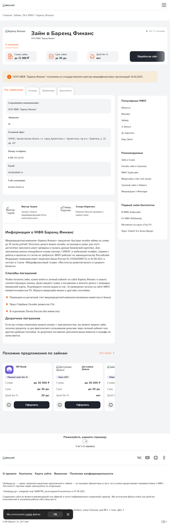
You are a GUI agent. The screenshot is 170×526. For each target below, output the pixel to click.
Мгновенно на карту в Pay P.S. (136, 224)
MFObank (21, 367)
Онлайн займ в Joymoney (134, 166)
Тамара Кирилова (85, 206)
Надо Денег (127, 139)
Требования (48, 90)
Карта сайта (43, 473)
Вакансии (60, 473)
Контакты (25, 473)
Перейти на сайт (147, 56)
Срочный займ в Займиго (134, 185)
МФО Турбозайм (129, 172)
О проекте (9, 473)
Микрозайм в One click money (136, 179)
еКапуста (125, 107)
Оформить (31, 404)
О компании (11, 44)
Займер (124, 120)
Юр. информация (13, 90)
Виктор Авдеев (29, 206)
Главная (7, 15)
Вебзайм (125, 114)
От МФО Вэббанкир (131, 218)
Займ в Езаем (128, 160)
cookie (28, 514)
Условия (32, 90)
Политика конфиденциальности (91, 473)
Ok (55, 514)
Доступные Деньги (87, 368)
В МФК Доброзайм (131, 212)
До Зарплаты (127, 133)
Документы (65, 90)
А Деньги (126, 126)
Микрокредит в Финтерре (134, 191)
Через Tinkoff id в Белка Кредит (137, 231)
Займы (17, 15)
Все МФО (28, 15)
